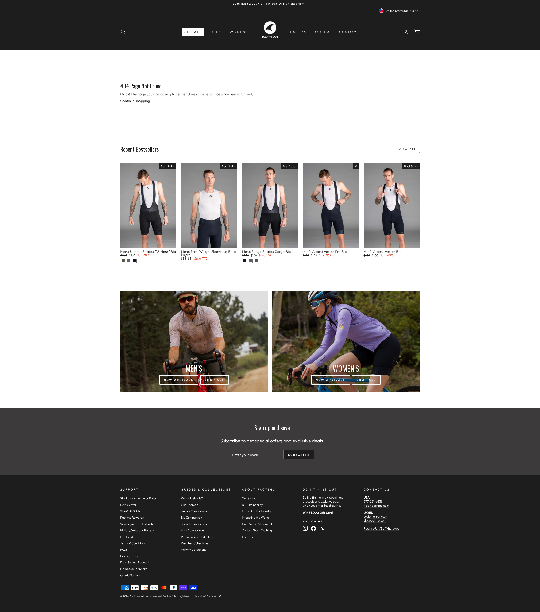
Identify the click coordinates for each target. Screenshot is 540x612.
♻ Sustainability (252, 505)
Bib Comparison (191, 517)
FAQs (123, 549)
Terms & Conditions (133, 543)
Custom (348, 32)
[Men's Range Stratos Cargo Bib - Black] (245, 261)
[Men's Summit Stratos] (123, 261)
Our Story (248, 498)
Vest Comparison (192, 530)
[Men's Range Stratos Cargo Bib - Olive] (256, 261)
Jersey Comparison (194, 511)
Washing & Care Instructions (138, 524)
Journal (323, 32)
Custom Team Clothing (257, 530)
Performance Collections (197, 537)
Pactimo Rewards (132, 517)
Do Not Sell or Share (133, 569)
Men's (216, 32)
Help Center (128, 505)
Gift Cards (127, 537)
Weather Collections (194, 543)
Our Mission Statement (257, 524)
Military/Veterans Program (138, 530)
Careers (247, 537)
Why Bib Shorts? (192, 498)
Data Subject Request (134, 562)
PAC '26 (298, 32)
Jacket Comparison (194, 524)
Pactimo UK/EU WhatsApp (381, 528)
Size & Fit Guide (130, 511)
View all (408, 149)
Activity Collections (193, 549)
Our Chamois (189, 505)
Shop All (214, 379)
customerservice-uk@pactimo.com (375, 518)
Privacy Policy (129, 556)
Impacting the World (255, 517)
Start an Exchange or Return (139, 498)
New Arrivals (178, 379)
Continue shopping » (136, 100)
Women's (240, 32)
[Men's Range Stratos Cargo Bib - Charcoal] (250, 261)
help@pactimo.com (376, 505)
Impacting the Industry (257, 511)
